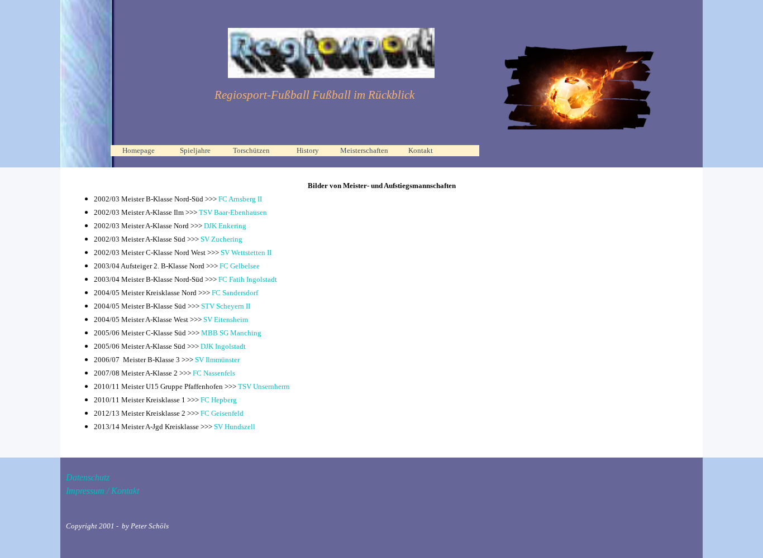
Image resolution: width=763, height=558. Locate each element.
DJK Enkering (225, 226)
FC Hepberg (219, 400)
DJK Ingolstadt (223, 346)
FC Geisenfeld (222, 413)
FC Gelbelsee (240, 266)
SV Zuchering (220, 239)
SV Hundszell (234, 426)
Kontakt (420, 150)
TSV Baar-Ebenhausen (233, 212)
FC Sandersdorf (235, 292)
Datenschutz (87, 477)
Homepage (138, 150)
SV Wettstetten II (246, 252)
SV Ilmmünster (216, 359)
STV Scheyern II (225, 306)
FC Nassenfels (214, 373)
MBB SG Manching (231, 333)
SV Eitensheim (225, 319)
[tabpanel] (314, 95)
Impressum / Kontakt (102, 491)
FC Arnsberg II (240, 199)
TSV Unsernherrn (264, 386)
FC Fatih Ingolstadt (247, 279)
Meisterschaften (364, 150)
